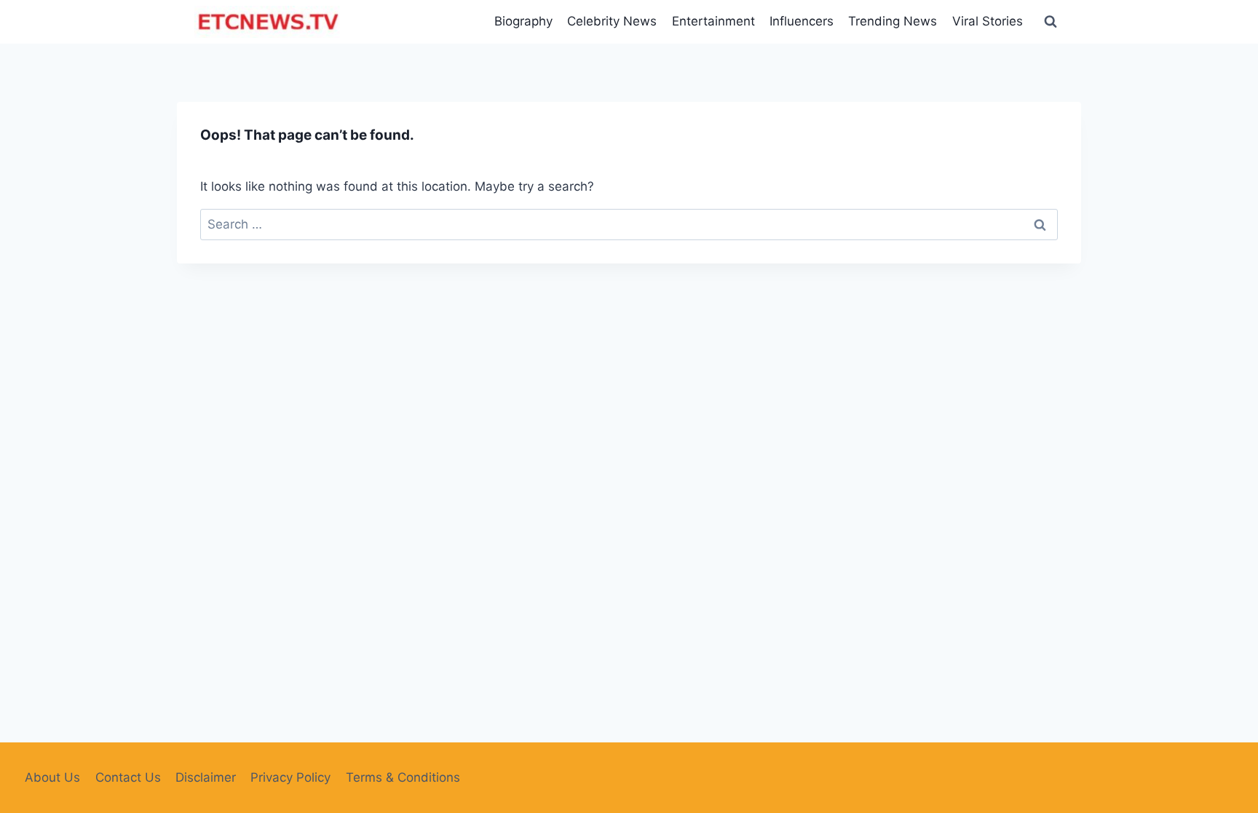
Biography (523, 21)
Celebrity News (612, 21)
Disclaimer (205, 777)
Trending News (892, 21)
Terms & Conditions (403, 777)
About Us (52, 777)
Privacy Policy (290, 777)
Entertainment (713, 21)
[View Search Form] (1050, 22)
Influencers (802, 21)
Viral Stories (987, 21)
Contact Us (128, 777)
